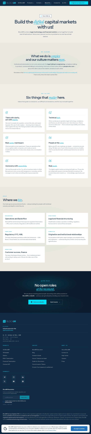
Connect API (6, 364)
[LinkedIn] (23, 377)
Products (29, 3)
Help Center (65, 355)
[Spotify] (23, 381)
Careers (64, 358)
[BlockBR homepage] (9, 3)
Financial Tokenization (9, 361)
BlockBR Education (37, 349)
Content (38, 3)
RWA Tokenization (8, 358)
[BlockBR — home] (45, 321)
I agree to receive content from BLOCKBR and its (15, 401)
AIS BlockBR (21, 3)
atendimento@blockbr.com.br (11, 341)
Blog (33, 352)
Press (63, 361)
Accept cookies (79, 428)
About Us (47, 3)
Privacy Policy (52, 430)
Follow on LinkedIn (38, 302)
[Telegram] (4, 377)
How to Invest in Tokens (38, 364)
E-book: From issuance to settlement (42, 367)
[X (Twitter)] (4, 381)
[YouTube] (13, 381)
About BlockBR (66, 349)
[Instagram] (13, 377)
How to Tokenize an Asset (39, 358)
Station (5, 355)
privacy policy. (8, 402)
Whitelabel (6, 352)
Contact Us (57, 3)
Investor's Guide (36, 355)
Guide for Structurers (38, 361)
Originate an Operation (78, 3)
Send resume (55, 302)
